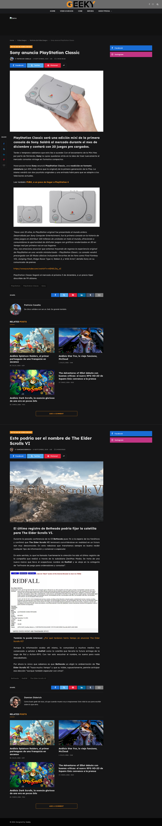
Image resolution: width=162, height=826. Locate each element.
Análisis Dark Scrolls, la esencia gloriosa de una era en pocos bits (32, 399)
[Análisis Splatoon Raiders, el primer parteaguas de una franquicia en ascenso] (32, 340)
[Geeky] (81, 4)
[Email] (4, 165)
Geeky (28, 822)
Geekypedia (104, 11)
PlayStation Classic (31, 286)
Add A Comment (56, 414)
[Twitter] (4, 149)
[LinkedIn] (4, 154)
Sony (44, 286)
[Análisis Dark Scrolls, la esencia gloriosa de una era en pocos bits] (32, 382)
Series (90, 11)
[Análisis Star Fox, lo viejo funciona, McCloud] (81, 340)
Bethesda (15, 678)
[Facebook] (4, 143)
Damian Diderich (24, 449)
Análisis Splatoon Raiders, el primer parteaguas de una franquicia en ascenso (29, 359)
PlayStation (15, 286)
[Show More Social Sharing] (63, 65)
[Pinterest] (4, 159)
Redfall (24, 678)
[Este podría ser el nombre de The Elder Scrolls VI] (56, 491)
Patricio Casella (24, 59)
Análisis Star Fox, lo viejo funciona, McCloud (78, 357)
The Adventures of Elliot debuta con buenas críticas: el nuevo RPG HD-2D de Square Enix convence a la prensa (81, 376)
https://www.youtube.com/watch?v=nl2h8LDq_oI (37, 268)
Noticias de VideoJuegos (21, 47)
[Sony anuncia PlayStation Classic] (56, 101)
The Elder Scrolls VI (38, 678)
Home (52, 11)
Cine (80, 11)
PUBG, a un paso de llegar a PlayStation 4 (47, 182)
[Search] (157, 4)
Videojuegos (66, 11)
